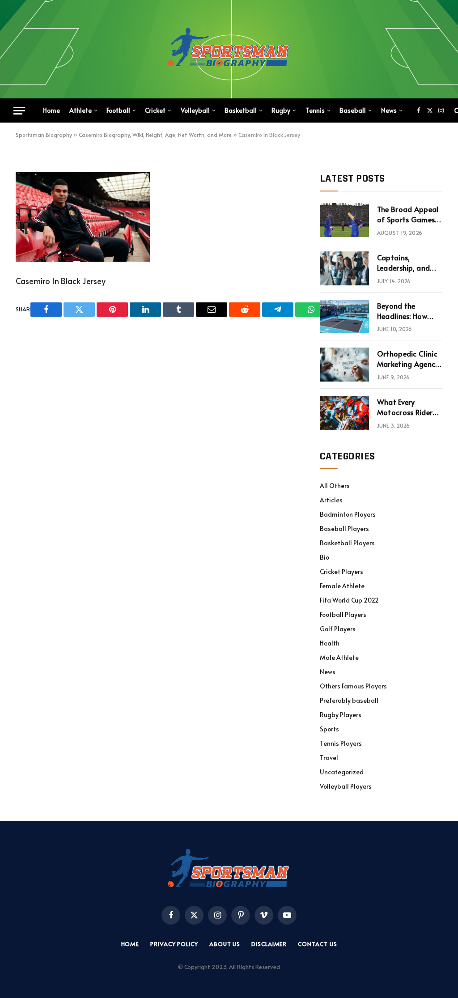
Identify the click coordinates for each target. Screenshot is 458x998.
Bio (324, 557)
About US (224, 944)
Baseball (352, 110)
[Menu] (19, 111)
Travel (329, 757)
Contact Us (317, 944)
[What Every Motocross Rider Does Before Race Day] (344, 413)
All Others (335, 485)
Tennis (315, 110)
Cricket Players (341, 571)
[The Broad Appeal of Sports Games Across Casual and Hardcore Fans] (344, 220)
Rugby (280, 110)
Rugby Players (340, 714)
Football (118, 110)
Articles (331, 500)
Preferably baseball (349, 700)
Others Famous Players (353, 686)
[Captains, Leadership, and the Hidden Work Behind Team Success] (344, 268)
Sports (329, 729)
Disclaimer (269, 944)
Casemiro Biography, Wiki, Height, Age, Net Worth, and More (155, 134)
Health (329, 643)
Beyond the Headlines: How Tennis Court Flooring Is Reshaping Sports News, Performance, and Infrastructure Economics (407, 311)
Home (51, 110)
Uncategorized (342, 772)
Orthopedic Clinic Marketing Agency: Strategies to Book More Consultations (409, 358)
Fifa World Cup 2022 (349, 600)
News (389, 110)
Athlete (80, 110)
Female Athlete (342, 586)
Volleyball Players (346, 786)
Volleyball (195, 110)
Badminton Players (348, 514)
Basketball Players (347, 543)
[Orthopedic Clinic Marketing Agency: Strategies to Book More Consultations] (344, 365)
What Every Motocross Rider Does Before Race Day (406, 407)
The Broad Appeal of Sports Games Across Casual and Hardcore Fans (408, 214)
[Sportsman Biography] (229, 49)
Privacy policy (174, 944)
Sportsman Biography (44, 134)
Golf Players (338, 628)
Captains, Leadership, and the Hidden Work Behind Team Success (405, 262)
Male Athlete (339, 657)
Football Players (343, 614)
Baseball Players (344, 528)
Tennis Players (341, 743)
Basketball (241, 110)
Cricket (155, 110)
